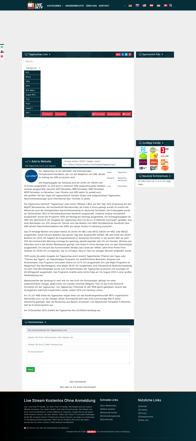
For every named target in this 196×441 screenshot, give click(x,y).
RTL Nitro (30, 90)
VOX (28, 81)
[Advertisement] (98, 32)
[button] (125, 6)
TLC (28, 99)
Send (30, 369)
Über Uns (144, 420)
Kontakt (104, 5)
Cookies (143, 410)
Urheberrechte (74, 5)
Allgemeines (122, 178)
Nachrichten (122, 180)
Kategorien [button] (54, 5)
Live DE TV (91, 432)
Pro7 (28, 103)
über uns (91, 5)
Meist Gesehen (108, 409)
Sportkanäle (107, 419)
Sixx (28, 117)
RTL (27, 72)
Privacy (143, 413)
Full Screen (99, 114)
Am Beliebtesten (109, 405)
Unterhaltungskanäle (111, 416)
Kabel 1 (29, 108)
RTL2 (28, 77)
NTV (28, 86)
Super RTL (31, 94)
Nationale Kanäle (109, 412)
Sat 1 (28, 112)
